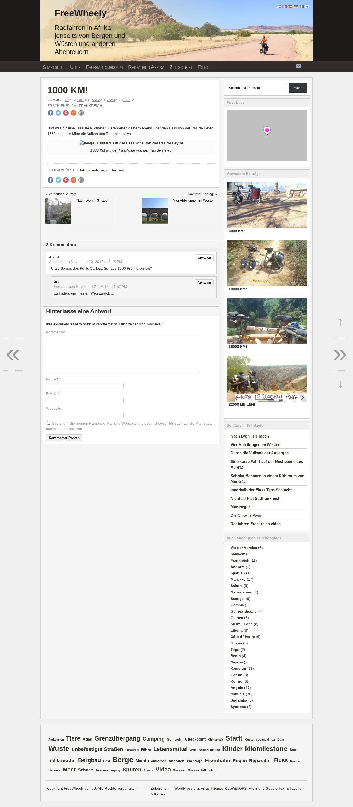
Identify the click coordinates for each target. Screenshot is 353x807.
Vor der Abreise (244, 548)
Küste (249, 739)
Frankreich (90, 106)
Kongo (236, 681)
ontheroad (115, 170)
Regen (240, 760)
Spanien (238, 573)
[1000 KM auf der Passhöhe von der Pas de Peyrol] (131, 143)
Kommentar (55, 332)
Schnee (85, 770)
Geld (106, 761)
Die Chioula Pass (246, 515)
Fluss (280, 760)
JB (58, 100)
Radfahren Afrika (146, 67)
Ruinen (295, 761)
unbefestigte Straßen (97, 749)
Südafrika (239, 700)
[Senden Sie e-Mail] (81, 114)
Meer (69, 769)
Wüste (58, 748)
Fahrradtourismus (104, 67)
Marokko (238, 579)
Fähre (146, 750)
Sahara (237, 586)
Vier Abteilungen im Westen (255, 444)
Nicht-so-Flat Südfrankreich (255, 498)
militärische (62, 760)
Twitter (285, 66)
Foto (203, 67)
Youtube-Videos (292, 66)
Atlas (87, 739)
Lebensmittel (170, 749)
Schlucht (175, 739)
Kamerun (238, 668)
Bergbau (89, 760)
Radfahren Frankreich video (256, 524)
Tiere (73, 738)
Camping (154, 739)
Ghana (236, 643)
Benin (236, 656)
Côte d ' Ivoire (243, 637)
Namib (142, 760)
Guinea (237, 618)
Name (51, 379)
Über (75, 67)
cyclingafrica (265, 739)
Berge (122, 759)
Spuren (131, 769)
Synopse (238, 707)
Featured (132, 750)
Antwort (204, 258)
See (293, 750)
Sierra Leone (242, 624)
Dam (280, 739)
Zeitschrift (181, 67)
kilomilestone (92, 170)
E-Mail (51, 393)
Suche (297, 88)
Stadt (234, 738)
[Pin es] (66, 114)
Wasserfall (197, 770)
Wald (193, 749)
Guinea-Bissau (244, 611)
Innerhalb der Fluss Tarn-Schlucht (261, 490)
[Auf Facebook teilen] (50, 114)
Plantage (194, 761)
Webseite (53, 408)
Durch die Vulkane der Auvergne (260, 453)
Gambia (237, 605)
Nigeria (237, 662)
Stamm (148, 770)
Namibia (238, 694)
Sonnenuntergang (107, 770)
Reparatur (260, 760)
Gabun (236, 675)
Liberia (237, 630)
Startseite (54, 67)
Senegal (238, 599)
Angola (237, 687)
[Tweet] (58, 114)
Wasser (179, 770)
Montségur (240, 506)
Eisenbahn (217, 760)
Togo (235, 649)
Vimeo (298, 66)
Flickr (279, 66)
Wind (212, 770)
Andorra (238, 567)
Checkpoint (195, 739)
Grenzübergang (117, 738)
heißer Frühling (209, 749)
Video (163, 769)
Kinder (232, 748)
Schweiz (238, 554)
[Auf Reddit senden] (73, 114)
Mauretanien (241, 592)
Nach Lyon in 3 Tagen (250, 436)
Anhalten (176, 761)
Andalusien (56, 739)
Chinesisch (215, 739)
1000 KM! (67, 90)
